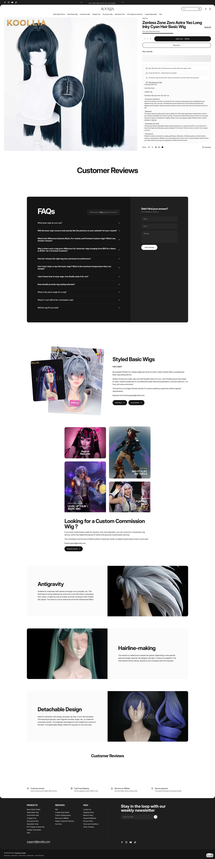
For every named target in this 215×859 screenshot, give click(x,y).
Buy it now (176, 45)
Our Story (58, 824)
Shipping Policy (88, 812)
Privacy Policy (88, 821)
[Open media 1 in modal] (70, 84)
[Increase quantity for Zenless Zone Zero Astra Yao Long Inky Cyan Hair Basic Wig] (151, 38)
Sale (28, 833)
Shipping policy (30, 855)
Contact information (39, 855)
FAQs (101, 212)
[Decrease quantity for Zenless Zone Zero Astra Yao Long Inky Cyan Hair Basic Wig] (144, 38)
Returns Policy (88, 815)
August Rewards (85, 452)
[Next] (123, 2)
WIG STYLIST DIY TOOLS (139, 472)
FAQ (56, 809)
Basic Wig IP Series (33, 809)
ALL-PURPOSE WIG (141, 501)
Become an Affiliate (62, 818)
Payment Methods (89, 818)
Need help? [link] (208, 147)
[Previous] (81, 2)
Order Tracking (88, 827)
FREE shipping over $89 (155, 82)
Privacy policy (14, 855)
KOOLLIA (145, 18)
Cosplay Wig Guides (34, 830)
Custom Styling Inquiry (63, 815)
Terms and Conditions (90, 824)
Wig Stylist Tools (32, 824)
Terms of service (22, 855)
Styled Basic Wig (33, 812)
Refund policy (7, 855)
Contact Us (87, 809)
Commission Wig (33, 815)
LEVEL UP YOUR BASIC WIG (77, 507)
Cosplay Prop (31, 818)
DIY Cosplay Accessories (35, 827)
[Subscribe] (155, 817)
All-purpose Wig (32, 821)
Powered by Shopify (20, 853)
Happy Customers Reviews (64, 821)
